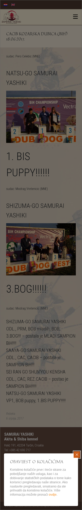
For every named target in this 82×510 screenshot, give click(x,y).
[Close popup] (77, 454)
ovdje (53, 494)
